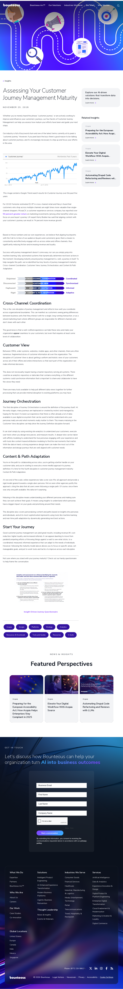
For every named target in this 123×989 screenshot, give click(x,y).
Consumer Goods (72, 877)
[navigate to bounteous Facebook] (106, 968)
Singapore (14, 957)
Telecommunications (73, 909)
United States (15, 936)
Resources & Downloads (15, 635)
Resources (57, 635)
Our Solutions (55, 5)
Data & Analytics (99, 881)
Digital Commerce (99, 923)
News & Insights (44, 914)
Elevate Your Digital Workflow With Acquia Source (97, 155)
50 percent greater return (15, 214)
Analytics (63, 627)
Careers (13, 901)
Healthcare (69, 886)
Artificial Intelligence (101, 877)
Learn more (89, 103)
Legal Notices (58, 977)
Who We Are (103, 5)
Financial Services (72, 881)
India (11, 949)
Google (21, 627)
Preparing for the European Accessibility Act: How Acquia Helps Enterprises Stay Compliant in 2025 (100, 135)
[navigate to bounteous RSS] (111, 968)
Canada (13, 944)
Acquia (9, 627)
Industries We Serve (73, 5)
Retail (67, 905)
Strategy (49, 627)
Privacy (81, 977)
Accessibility (92, 977)
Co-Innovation (15, 917)
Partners (13, 881)
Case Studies (15, 913)
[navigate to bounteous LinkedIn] (96, 968)
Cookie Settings (106, 977)
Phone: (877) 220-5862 (74, 968)
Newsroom (71, 977)
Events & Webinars (45, 919)
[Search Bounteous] (118, 5)
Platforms (35, 627)
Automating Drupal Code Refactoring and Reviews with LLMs (100, 178)
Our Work (90, 5)
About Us (14, 897)
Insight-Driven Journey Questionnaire (41, 612)
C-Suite (71, 635)
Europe (13, 940)
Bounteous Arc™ (37, 5)
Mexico (13, 953)
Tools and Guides (39, 635)
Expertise (14, 877)
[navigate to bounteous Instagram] (101, 968)
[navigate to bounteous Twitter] (90, 968)
